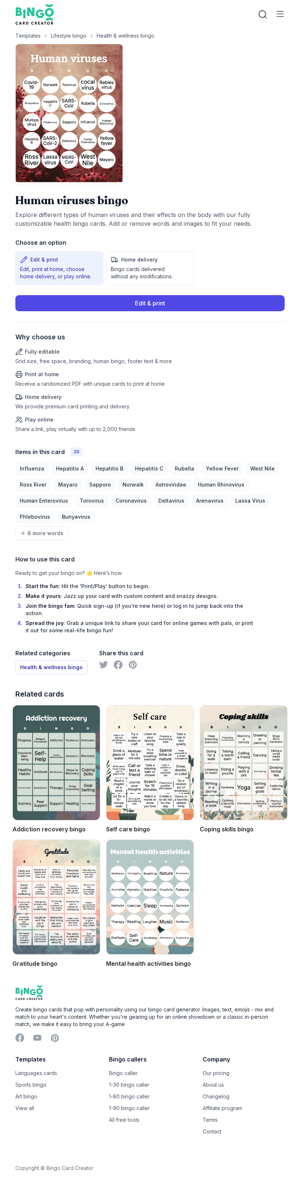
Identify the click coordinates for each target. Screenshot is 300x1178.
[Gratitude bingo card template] (56, 897)
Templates (28, 36)
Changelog (216, 1096)
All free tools (124, 1120)
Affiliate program (222, 1108)
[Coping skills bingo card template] (244, 762)
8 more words (45, 533)
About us (213, 1085)
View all (24, 1108)
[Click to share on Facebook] (118, 664)
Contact (212, 1131)
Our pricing (216, 1073)
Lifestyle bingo (68, 36)
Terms (210, 1120)
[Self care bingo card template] (150, 762)
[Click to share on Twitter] (103, 664)
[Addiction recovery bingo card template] (56, 762)
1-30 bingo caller (129, 1085)
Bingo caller (123, 1073)
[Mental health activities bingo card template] (150, 897)
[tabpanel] (150, 364)
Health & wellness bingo (125, 36)
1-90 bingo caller (129, 1108)
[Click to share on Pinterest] (132, 664)
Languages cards (36, 1073)
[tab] (59, 268)
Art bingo (26, 1096)
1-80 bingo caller (129, 1096)
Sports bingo (30, 1085)
